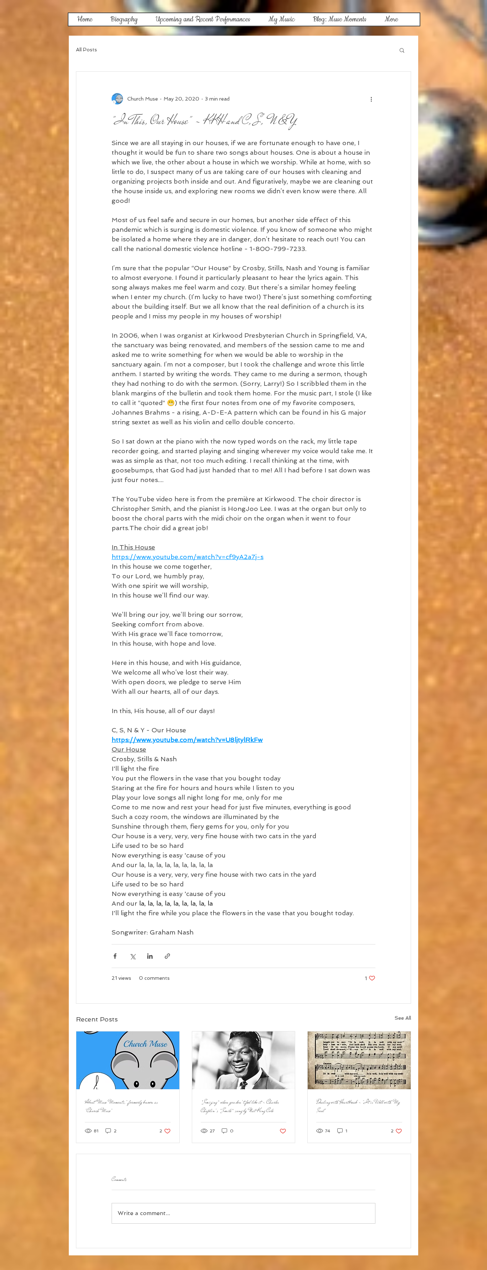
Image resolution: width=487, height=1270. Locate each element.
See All (403, 1018)
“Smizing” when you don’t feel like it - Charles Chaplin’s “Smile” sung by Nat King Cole (240, 1106)
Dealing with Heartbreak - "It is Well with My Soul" (358, 1106)
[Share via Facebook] (115, 956)
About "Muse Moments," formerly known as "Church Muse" (121, 1106)
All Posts (86, 49)
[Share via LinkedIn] (150, 956)
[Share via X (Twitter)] (132, 956)
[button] (402, 50)
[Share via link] (167, 956)
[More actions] (371, 98)
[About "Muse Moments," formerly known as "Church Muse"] (127, 1060)
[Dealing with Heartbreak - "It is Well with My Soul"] (359, 1060)
